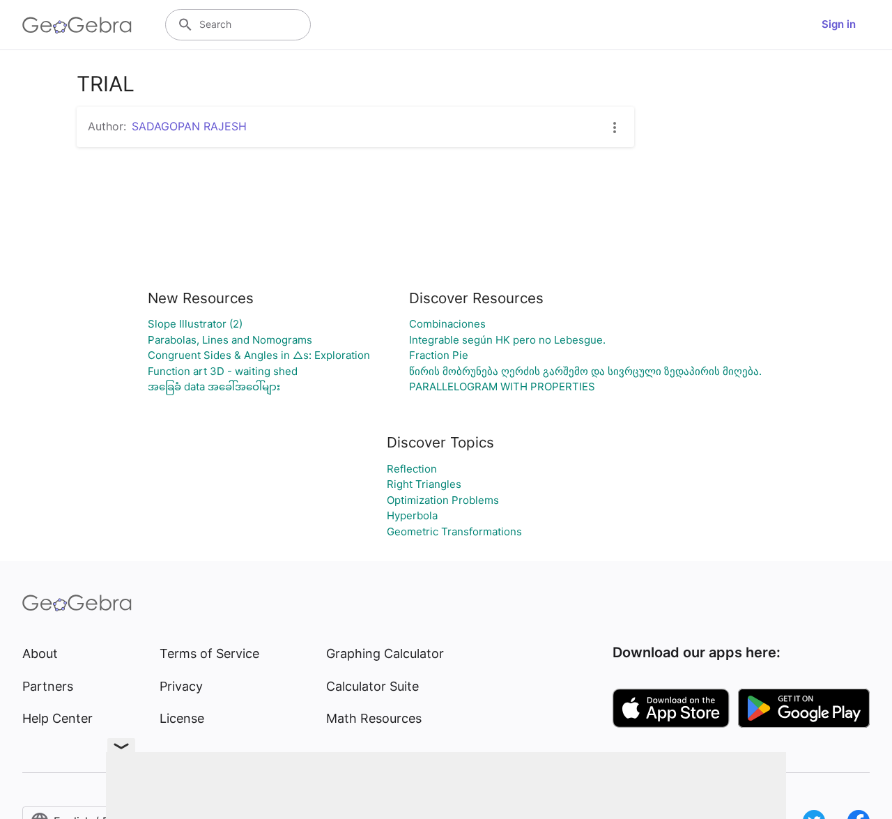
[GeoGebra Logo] (77, 25)
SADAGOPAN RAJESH (189, 126)
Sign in (839, 24)
